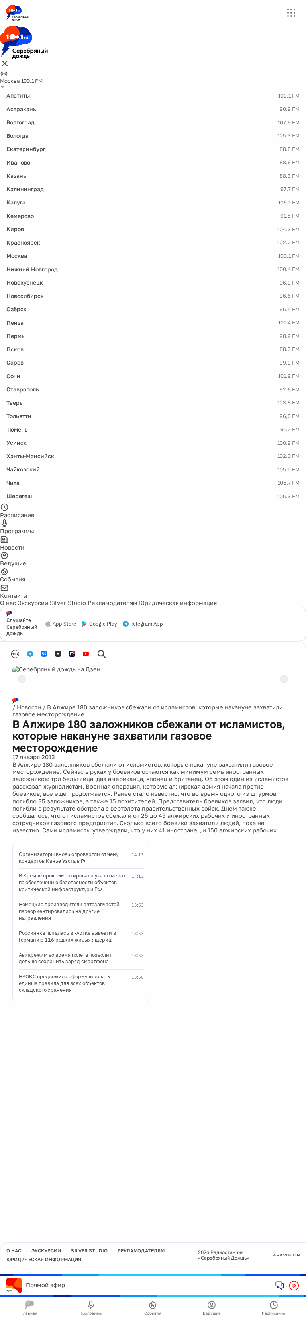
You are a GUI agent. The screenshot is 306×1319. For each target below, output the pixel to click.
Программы (90, 1313)
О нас (8, 602)
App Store (64, 624)
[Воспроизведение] (294, 1286)
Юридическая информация (178, 602)
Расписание (273, 1313)
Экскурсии (33, 602)
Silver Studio (68, 602)
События (152, 1313)
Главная (29, 1313)
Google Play (103, 624)
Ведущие (212, 1313)
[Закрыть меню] (5, 64)
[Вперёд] (284, 679)
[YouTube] (86, 654)
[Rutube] (72, 654)
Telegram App (147, 624)
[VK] (44, 654)
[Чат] (280, 1285)
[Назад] (22, 679)
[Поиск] (101, 654)
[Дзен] (58, 654)
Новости (29, 707)
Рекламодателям (112, 602)
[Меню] (291, 13)
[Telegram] (30, 654)
